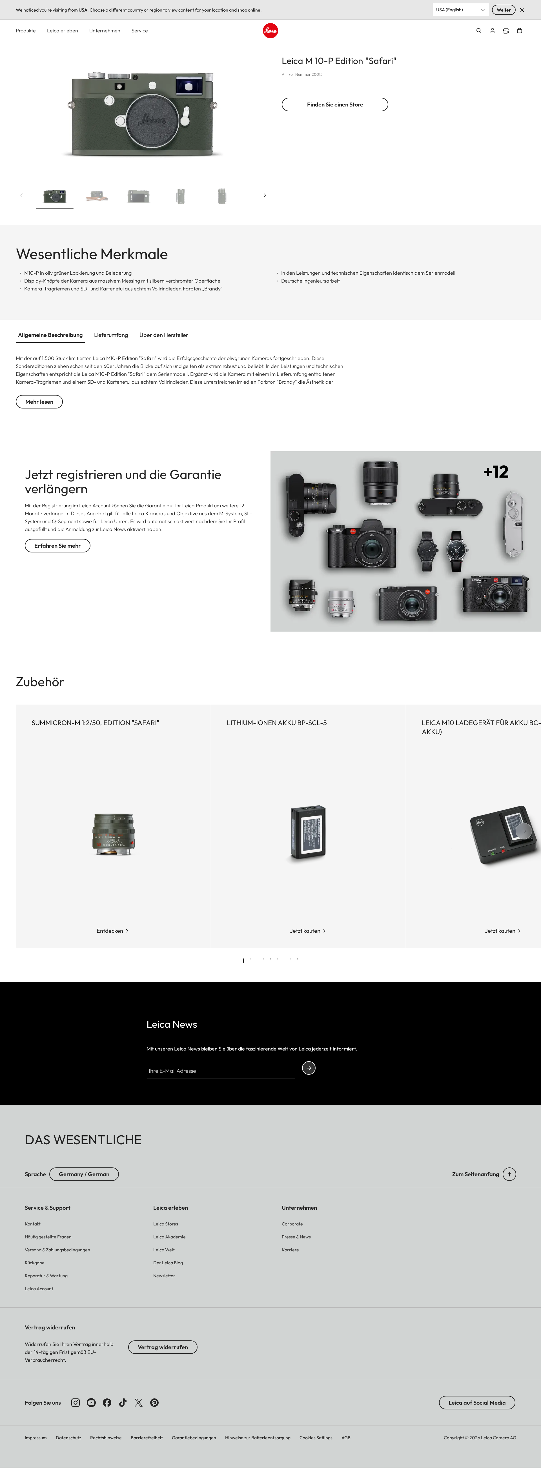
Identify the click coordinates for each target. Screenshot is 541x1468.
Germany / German (84, 1174)
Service (140, 30)
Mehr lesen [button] (39, 401)
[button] (55, 197)
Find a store (506, 31)
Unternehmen (104, 30)
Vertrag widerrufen (163, 1347)
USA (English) (449, 9)
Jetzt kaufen (305, 930)
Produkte (26, 30)
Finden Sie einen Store (335, 104)
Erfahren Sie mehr (57, 545)
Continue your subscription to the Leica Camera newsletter (309, 1068)
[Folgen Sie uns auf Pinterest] (154, 1402)
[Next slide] (264, 195)
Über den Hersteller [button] (163, 334)
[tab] (243, 960)
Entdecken (110, 930)
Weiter (504, 10)
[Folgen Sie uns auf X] (138, 1402)
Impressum (36, 1437)
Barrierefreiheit (147, 1437)
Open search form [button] (479, 31)
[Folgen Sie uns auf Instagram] (75, 1402)
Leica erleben (62, 30)
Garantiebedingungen (194, 1437)
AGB (346, 1437)
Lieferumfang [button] (111, 334)
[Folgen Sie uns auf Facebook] (107, 1402)
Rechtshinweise (106, 1437)
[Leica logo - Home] (270, 30)
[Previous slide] (21, 195)
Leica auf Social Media (477, 1402)
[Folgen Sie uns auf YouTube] (91, 1402)
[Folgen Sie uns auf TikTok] (122, 1402)
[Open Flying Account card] (492, 31)
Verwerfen (521, 9)
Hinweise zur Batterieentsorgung (258, 1437)
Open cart (519, 31)
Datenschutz (68, 1437)
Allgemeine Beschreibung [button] (50, 334)
